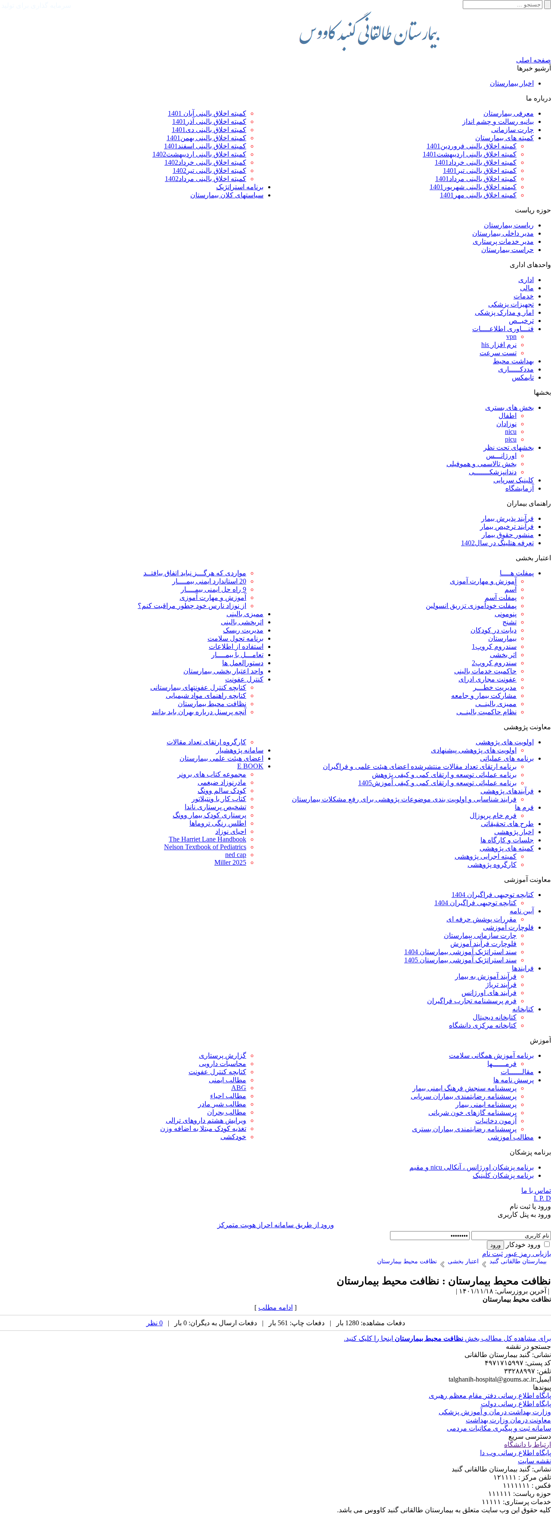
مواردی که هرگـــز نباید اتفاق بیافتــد (194, 573)
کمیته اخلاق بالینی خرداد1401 (476, 162)
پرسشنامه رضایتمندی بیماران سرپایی (464, 1096)
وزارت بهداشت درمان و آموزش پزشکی (495, 1412)
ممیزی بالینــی (496, 703)
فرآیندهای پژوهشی (507, 791)
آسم (511, 589)
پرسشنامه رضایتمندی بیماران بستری (464, 1129)
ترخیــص (521, 320)
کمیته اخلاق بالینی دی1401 (209, 129)
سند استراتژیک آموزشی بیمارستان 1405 (460, 960)
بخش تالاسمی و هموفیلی (481, 463)
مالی (527, 288)
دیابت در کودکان (494, 630)
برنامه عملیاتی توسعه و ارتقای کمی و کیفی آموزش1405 (437, 782)
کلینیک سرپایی (513, 480)
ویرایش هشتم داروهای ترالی (206, 1120)
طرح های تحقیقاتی (507, 823)
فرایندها (523, 968)
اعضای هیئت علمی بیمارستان (221, 758)
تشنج (509, 622)
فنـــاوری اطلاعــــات (503, 328)
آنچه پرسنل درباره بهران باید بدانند (199, 712)
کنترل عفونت (244, 679)
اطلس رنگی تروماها (217, 823)
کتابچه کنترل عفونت (217, 1071)
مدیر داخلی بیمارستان (503, 233)
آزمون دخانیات (496, 1120)
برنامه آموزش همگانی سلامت (491, 1055)
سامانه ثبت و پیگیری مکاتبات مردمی (499, 1428)
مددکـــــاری (516, 369)
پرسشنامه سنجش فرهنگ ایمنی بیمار (464, 1088)
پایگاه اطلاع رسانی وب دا (515, 1452)
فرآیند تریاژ (501, 984)
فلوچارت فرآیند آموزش (483, 943)
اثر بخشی (503, 654)
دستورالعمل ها (242, 662)
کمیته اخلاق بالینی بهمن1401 (206, 137)
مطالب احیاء (228, 1095)
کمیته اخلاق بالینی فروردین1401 (472, 146)
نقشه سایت (534, 1461)
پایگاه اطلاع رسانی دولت (516, 1403)
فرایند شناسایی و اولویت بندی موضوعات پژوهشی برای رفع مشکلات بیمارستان (404, 799)
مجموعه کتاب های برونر (211, 774)
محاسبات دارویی (222, 1063)
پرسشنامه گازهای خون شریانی (472, 1112)
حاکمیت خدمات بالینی (485, 671)
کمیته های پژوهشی (507, 848)
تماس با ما (536, 1190)
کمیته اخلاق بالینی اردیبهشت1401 (470, 154)
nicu (511, 431)
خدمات (524, 296)
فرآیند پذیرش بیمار (507, 518)
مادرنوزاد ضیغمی (222, 782)
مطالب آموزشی (511, 1137)
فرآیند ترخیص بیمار (507, 526)
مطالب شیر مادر (222, 1104)
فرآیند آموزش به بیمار (486, 976)
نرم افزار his (499, 344)
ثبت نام (492, 1253)
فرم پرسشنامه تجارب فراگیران (472, 1000)
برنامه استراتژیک (239, 186)
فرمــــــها (502, 1063)
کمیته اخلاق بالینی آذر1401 (209, 121)
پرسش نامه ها (513, 1080)
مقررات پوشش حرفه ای (481, 919)
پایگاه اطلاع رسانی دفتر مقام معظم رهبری (490, 1395)
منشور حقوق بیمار (508, 534)
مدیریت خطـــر (495, 687)
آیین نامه (522, 911)
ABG (238, 1087)
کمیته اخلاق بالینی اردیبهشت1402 (199, 154)
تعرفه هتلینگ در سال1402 (497, 543)
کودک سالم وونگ (222, 790)
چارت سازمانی (512, 129)
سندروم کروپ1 (494, 646)
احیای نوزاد (230, 831)
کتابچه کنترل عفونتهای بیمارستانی (198, 687)
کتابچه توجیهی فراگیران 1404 (493, 894)
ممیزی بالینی (244, 613)
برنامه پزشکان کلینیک (503, 1175)
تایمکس (523, 377)
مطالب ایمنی (227, 1080)
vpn (511, 336)
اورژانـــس (501, 455)
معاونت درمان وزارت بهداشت (508, 1420)
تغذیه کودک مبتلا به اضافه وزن (203, 1128)
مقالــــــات (517, 1071)
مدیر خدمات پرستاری (503, 241)
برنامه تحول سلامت (235, 638)
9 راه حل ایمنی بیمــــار (213, 589)
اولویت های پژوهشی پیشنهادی (474, 750)
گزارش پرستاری (222, 1055)
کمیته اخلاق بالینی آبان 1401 (207, 113)
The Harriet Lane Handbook (207, 839)
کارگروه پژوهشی (492, 864)
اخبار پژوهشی (514, 831)
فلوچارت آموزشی (508, 927)
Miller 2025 (230, 862)
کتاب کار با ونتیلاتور (219, 798)
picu (511, 439)
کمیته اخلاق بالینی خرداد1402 (205, 162)
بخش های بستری (509, 407)
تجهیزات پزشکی (511, 304)
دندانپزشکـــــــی (493, 472)
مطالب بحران (226, 1112)
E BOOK (250, 766)
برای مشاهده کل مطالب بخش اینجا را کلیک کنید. (447, 1338)
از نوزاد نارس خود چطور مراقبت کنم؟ (192, 605)
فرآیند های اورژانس (489, 992)
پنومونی (506, 613)
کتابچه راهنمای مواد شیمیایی (206, 695)
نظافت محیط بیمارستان (212, 703)
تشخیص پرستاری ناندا (215, 807)
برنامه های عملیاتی (507, 758)
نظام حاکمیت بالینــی (486, 712)
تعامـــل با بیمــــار (237, 654)
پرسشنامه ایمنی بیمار (486, 1104)
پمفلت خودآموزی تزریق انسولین (471, 605)
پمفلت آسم (501, 597)
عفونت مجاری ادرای (487, 679)
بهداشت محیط (513, 361)
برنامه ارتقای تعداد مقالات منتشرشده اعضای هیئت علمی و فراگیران (420, 766)
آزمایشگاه (519, 488)
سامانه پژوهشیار (239, 750)
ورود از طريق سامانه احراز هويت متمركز (275, 1224)
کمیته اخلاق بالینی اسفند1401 (205, 146)
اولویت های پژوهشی (505, 742)
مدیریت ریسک (243, 630)
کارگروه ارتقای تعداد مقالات (206, 742)
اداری (526, 279)
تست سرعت (498, 352)
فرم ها (524, 807)
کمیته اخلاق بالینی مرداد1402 (205, 178)
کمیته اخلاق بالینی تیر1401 (480, 170)
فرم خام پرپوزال (493, 815)
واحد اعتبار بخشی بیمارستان (223, 671)
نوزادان (506, 423)
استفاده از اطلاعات (236, 646)
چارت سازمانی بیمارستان (480, 935)
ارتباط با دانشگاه (527, 1444)
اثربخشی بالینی (242, 622)
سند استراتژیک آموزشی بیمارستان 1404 (460, 951)
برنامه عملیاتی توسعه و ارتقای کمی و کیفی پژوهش (444, 774)
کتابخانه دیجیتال (495, 1017)
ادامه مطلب (275, 1307)
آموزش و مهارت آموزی (483, 581)
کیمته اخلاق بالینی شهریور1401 (473, 186)
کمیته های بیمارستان (504, 137)
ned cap (235, 854)
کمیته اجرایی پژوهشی (486, 856)
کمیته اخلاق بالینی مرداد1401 (476, 178)
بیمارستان (502, 638)
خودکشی (233, 1136)
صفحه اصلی (533, 60)
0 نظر (154, 1323)
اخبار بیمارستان (512, 83)
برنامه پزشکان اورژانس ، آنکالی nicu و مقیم (471, 1167)
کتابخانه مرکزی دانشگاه (483, 1025)
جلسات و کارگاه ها (507, 840)
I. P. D (542, 1198)
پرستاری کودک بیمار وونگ (209, 815)
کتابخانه (523, 1009)
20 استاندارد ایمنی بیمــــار (209, 581)
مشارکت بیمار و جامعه (484, 695)
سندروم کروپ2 (494, 662)
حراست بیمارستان (507, 249)
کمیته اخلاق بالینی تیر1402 (209, 170)
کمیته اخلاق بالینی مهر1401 (478, 195)
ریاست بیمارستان (509, 225)
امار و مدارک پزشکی (504, 312)
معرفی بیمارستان (508, 113)
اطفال (507, 415)
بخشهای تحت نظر (508, 447)
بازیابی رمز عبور (528, 1253)
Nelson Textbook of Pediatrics (205, 847)
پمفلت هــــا (517, 573)
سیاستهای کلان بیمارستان (226, 195)
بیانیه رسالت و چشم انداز (498, 121)
